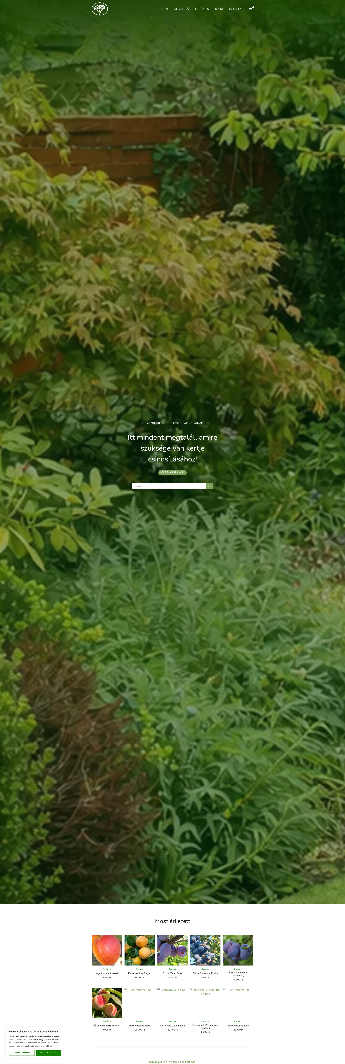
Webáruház (181, 9)
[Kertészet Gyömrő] (100, 8)
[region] (35, 1043)
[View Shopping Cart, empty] (250, 9)
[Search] (209, 486)
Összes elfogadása (48, 1052)
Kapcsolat (235, 9)
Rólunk (219, 9)
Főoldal (163, 9)
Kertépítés (201, 9)
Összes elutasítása (22, 1052)
